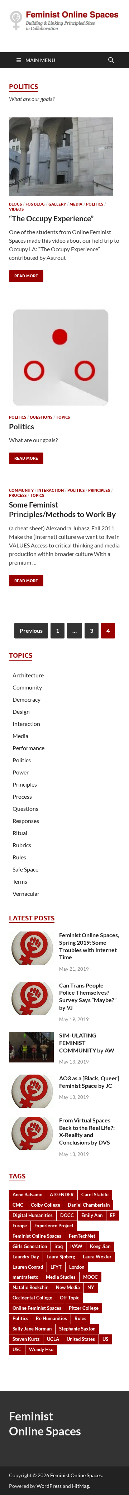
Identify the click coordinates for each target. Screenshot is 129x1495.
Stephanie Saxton (77, 1329)
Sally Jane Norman (32, 1329)
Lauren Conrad (28, 1267)
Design (21, 711)
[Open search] (111, 60)
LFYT (56, 1267)
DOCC (67, 1215)
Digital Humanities (33, 1215)
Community (21, 490)
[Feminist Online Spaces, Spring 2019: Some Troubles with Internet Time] (31, 935)
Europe (20, 1225)
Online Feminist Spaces (37, 1308)
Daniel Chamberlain (89, 1205)
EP (112, 1215)
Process (18, 495)
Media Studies (61, 1277)
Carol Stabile (95, 1194)
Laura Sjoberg (61, 1256)
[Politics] (64, 357)
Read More (23, 274)
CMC (18, 1205)
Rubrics (22, 845)
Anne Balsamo (27, 1194)
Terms (20, 881)
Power (21, 772)
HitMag (80, 1486)
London (76, 1267)
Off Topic (69, 1297)
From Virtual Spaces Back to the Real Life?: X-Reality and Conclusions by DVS (87, 1131)
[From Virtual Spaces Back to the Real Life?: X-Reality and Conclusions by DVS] (31, 1120)
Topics (63, 417)
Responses (26, 820)
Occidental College (32, 1297)
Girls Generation (30, 1246)
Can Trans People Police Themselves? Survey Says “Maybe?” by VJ (87, 996)
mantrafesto (25, 1277)
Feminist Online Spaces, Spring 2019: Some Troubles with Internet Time (89, 945)
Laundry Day (26, 1256)
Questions (41, 417)
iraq (58, 1246)
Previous (31, 630)
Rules (19, 857)
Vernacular (26, 893)
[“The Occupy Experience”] (64, 156)
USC (17, 1349)
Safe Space (25, 869)
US (105, 1339)
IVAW (76, 1246)
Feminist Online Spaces (37, 1236)
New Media (68, 1287)
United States (81, 1339)
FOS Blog (35, 204)
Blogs (15, 204)
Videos (16, 209)
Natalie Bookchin (30, 1287)
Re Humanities (51, 1318)
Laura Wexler (97, 1256)
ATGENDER (62, 1194)
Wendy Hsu (41, 1349)
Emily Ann (91, 1215)
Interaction (50, 490)
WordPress (49, 1486)
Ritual (20, 832)
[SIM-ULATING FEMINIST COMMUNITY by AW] (31, 1035)
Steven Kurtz (26, 1339)
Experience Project (53, 1225)
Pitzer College (84, 1308)
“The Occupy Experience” (51, 218)
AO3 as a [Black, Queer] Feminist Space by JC (89, 1082)
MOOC (90, 1277)
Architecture (28, 675)
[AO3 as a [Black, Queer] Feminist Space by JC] (31, 1078)
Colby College (45, 1205)
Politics (94, 204)
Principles (99, 490)
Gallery (57, 204)
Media (76, 204)
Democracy (26, 699)
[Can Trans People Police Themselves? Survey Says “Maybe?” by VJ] (31, 986)
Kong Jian (100, 1246)
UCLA (53, 1339)
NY (90, 1287)
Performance (28, 747)
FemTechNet (82, 1236)
